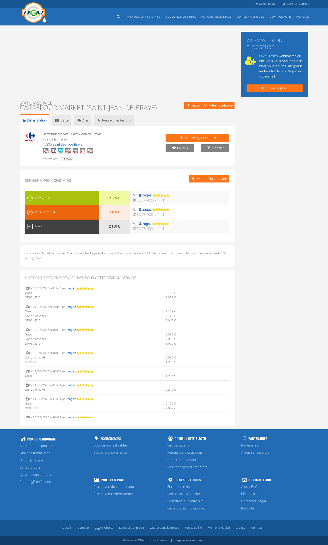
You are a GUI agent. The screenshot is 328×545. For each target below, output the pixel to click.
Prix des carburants (143, 16)
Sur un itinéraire (31, 460)
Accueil (34, 13)
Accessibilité (193, 527)
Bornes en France (35, 482)
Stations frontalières (35, 453)
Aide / (249, 487)
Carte (64, 120)
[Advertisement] (127, 62)
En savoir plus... (277, 88)
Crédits (240, 527)
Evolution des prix (181, 16)
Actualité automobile (183, 460)
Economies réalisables (110, 445)
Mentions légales (219, 527)
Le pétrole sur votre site (185, 501)
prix (116, 120)
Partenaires (249, 445)
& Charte (104, 527)
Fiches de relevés (180, 487)
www (69, 159)
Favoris (182, 148)
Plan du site (250, 494)
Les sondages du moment (187, 467)
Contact (256, 527)
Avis (85, 120)
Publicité (247, 508)
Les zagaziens (178, 445)
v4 (135, 540)
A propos (83, 527)
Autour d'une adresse (36, 475)
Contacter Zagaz (254, 501)
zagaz (147, 195)
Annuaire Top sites (255, 453)
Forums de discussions (185, 453)
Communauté (280, 16)
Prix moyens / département (114, 494)
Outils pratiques (250, 16)
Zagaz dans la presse (164, 527)
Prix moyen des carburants (113, 487)
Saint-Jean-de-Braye (67, 145)
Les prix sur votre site (183, 494)
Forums (302, 16)
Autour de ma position (36, 446)
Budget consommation (110, 453)
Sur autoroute (30, 467)
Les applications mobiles (186, 508)
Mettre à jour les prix (200, 138)
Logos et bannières (131, 527)
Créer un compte (298, 3)
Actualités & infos (216, 16)
